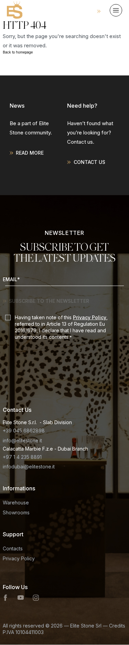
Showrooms (16, 512)
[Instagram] (36, 598)
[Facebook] (6, 598)
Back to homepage (18, 52)
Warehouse (16, 502)
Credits (117, 626)
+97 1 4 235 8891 (22, 457)
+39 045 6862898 (24, 430)
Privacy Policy (89, 317)
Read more (30, 153)
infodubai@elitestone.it (29, 466)
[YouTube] (21, 598)
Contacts (13, 548)
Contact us (89, 162)
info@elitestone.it (22, 440)
